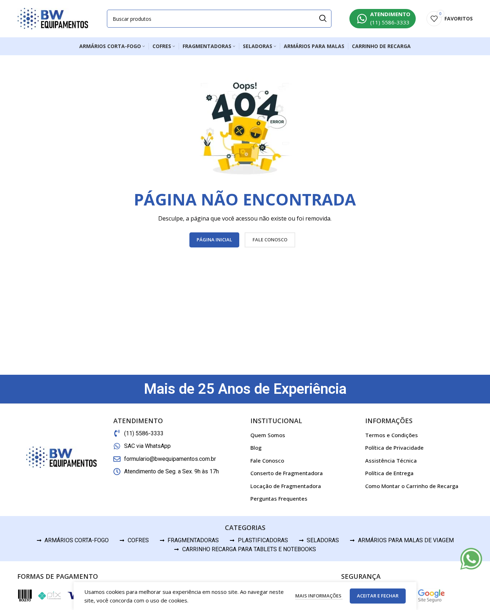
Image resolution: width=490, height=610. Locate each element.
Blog (256, 447)
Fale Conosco (267, 460)
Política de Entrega (389, 473)
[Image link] (471, 558)
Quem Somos (267, 435)
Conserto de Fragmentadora (286, 473)
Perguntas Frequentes (278, 498)
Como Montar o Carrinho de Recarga (411, 486)
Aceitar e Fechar (378, 595)
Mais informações (319, 595)
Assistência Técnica (391, 460)
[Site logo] (53, 18)
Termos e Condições (391, 435)
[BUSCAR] (322, 19)
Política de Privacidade (394, 447)
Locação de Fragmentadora (285, 486)
